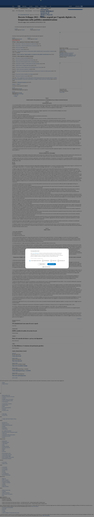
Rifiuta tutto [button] (42, 264)
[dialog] (47, 258)
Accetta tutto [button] (51, 264)
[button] (47, 267)
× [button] (67, 249)
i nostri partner (36, 253)
